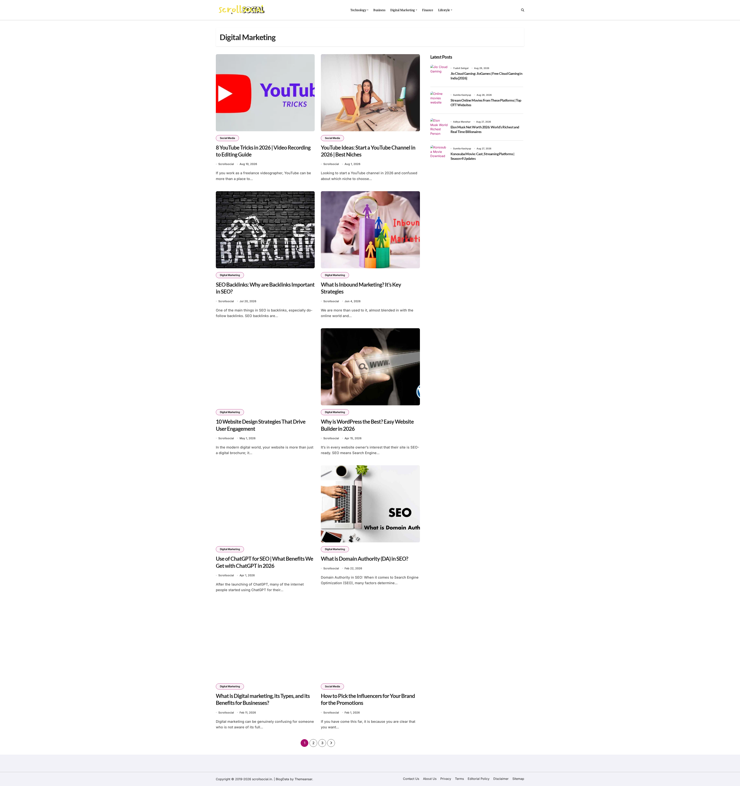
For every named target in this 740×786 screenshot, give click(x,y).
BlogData (282, 779)
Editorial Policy (478, 779)
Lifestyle (444, 10)
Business (379, 10)
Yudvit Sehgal (460, 68)
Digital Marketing (402, 10)
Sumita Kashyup (462, 94)
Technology (358, 10)
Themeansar (303, 779)
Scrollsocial (226, 164)
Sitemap (518, 779)
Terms (459, 779)
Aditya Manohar (462, 121)
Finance (427, 10)
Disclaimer (501, 779)
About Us (429, 779)
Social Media (227, 138)
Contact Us (411, 779)
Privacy (445, 779)
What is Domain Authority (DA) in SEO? (364, 558)
